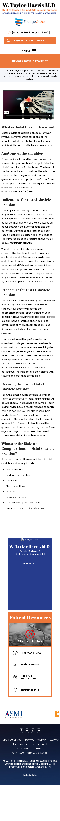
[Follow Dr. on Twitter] (27, 731)
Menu (26, 51)
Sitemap (41, 739)
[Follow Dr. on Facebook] (21, 731)
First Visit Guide (31, 653)
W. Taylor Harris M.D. (30, 550)
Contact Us (38, 744)
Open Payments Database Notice (30, 752)
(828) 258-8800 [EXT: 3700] (31, 32)
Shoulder (35, 76)
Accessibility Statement (29, 748)
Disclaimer (16, 739)
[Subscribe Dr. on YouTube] (39, 731)
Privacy (29, 739)
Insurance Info (30, 690)
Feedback (54, 739)
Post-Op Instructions (28, 677)
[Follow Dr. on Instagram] (33, 731)
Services (24, 76)
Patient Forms (30, 664)
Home (4, 739)
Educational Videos (30, 641)
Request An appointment (30, 40)
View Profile (30, 563)
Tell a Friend (21, 744)
